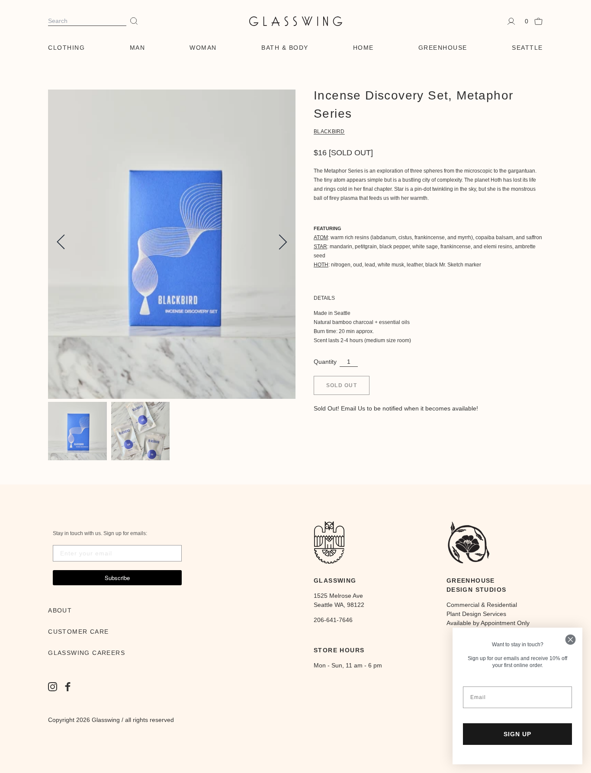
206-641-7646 (333, 619)
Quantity (325, 361)
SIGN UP (517, 734)
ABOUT (60, 610)
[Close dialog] (570, 639)
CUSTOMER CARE (78, 631)
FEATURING (327, 228)
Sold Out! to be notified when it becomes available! (396, 408)
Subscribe (117, 578)
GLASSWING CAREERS (86, 652)
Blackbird (329, 131)
